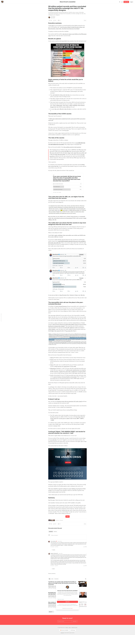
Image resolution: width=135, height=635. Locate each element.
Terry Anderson (53, 541)
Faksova (52, 357)
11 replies (53, 549)
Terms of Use (73, 604)
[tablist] (52, 532)
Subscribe (126, 1)
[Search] (120, 2)
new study (51, 25)
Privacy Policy (75, 605)
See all (50, 611)
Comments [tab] (51, 531)
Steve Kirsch (55, 588)
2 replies (53, 568)
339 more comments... (52, 573)
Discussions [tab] (56, 578)
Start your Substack (64, 630)
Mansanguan (53, 368)
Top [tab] (49, 578)
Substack (62, 632)
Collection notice (74, 627)
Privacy (66, 627)
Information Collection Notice (67, 605)
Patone (52, 359)
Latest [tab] (52, 578)
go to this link (53, 440)
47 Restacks (61, 520)
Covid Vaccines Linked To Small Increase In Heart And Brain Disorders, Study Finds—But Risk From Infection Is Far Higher (66, 27)
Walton (51, 365)
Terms (70, 627)
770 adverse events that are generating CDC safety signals (69, 401)
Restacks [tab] (55, 531)
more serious (53, 144)
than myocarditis (60, 144)
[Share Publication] (122, 2)
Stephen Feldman (54, 553)
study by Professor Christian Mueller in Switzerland (65, 377)
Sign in (131, 1)
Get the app (73, 630)
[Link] (47, 23)
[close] (77, 586)
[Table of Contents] (1, 317)
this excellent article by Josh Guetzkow (72, 147)
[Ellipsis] (86, 541)
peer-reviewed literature (61, 306)
